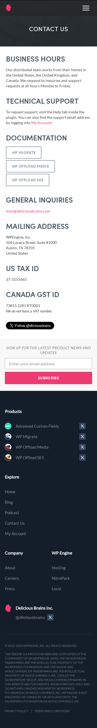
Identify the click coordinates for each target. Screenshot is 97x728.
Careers (12, 578)
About (10, 567)
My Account (41, 122)
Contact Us (15, 523)
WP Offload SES (27, 180)
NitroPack (61, 578)
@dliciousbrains (30, 617)
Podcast (12, 512)
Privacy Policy (16, 711)
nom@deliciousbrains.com (28, 211)
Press (10, 588)
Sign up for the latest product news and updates (48, 350)
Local (56, 588)
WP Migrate (24, 152)
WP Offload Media (30, 166)
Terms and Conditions (52, 711)
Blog (9, 502)
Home (10, 491)
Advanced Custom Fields (37, 426)
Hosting (59, 567)
